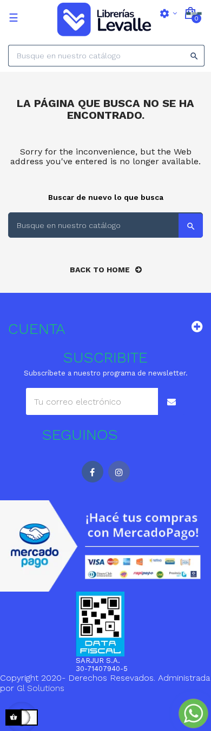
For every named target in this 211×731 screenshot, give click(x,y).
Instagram (119, 471)
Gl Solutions (40, 688)
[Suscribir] (171, 401)
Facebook (92, 471)
